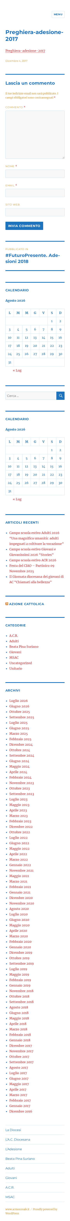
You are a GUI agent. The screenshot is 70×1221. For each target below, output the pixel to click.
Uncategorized (20, 663)
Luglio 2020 (18, 914)
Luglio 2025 (18, 723)
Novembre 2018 (21, 991)
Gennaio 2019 (20, 985)
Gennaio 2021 (19, 892)
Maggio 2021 (19, 876)
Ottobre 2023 (19, 788)
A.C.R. (13, 636)
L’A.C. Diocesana (17, 1139)
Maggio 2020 (19, 925)
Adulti (14, 641)
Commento (15, 107)
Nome (11, 166)
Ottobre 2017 (19, 1057)
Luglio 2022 (18, 838)
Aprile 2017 (17, 1089)
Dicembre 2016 (20, 1111)
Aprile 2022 (18, 854)
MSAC (13, 657)
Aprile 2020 (18, 931)
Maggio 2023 (19, 805)
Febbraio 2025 (20, 739)
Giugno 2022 (19, 843)
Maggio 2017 (19, 1084)
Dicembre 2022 (21, 827)
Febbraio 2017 (20, 1100)
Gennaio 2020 (20, 947)
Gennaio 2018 (19, 1040)
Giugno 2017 (18, 1078)
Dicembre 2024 (21, 744)
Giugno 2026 (19, 706)
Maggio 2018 (19, 1018)
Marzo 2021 (18, 881)
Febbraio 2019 (20, 980)
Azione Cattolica (26, 604)
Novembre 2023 (21, 783)
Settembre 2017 (21, 1062)
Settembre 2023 (21, 794)
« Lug (17, 370)
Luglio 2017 (18, 1073)
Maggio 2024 (19, 766)
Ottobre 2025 (19, 712)
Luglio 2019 (18, 969)
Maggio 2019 (19, 974)
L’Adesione (13, 1149)
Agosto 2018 (18, 1007)
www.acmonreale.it (17, 1209)
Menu (58, 14)
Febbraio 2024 (20, 777)
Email (11, 185)
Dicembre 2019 (20, 953)
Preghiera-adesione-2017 (25, 51)
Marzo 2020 (18, 936)
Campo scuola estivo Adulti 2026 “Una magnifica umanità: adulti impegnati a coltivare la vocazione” (36, 538)
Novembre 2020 (21, 903)
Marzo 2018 (18, 1029)
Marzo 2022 (18, 859)
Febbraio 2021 (20, 887)
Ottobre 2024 (19, 750)
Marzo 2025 (18, 734)
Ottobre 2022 (19, 832)
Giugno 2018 (19, 1013)
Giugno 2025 (19, 728)
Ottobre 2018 (19, 996)
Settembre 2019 (21, 963)
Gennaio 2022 (20, 865)
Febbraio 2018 (20, 1035)
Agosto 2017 (18, 1067)
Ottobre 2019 (19, 958)
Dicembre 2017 (20, 1046)
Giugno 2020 (19, 920)
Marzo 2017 (18, 1095)
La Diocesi (13, 1130)
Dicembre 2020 (21, 898)
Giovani (15, 652)
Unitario (15, 668)
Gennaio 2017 (19, 1106)
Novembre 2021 (21, 870)
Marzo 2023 (18, 816)
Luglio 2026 (18, 701)
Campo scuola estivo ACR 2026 (32, 560)
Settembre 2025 (21, 717)
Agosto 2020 (19, 909)
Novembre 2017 (21, 1051)
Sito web (12, 204)
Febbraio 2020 (20, 942)
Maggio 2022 (19, 848)
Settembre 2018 (21, 1002)
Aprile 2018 (17, 1024)
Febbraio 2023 (20, 821)
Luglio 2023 (18, 799)
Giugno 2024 (19, 761)
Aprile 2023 (18, 810)
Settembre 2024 (21, 755)
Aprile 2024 (18, 772)
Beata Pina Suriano (23, 647)
